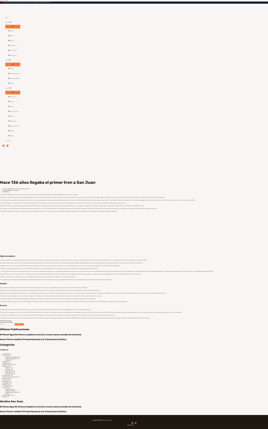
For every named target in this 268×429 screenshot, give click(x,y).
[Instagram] (7, 146)
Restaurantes (13, 96)
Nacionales (6, 378)
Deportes (5, 361)
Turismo (7, 88)
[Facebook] (3, 146)
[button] (11, 22)
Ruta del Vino (13, 50)
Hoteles (12, 135)
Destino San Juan (13, 188)
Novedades (6, 381)
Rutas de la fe (13, 55)
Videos (4, 397)
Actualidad (8, 140)
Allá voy (12, 35)
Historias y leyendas (15, 78)
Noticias (5, 380)
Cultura (7, 60)
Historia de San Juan (15, 73)
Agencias (12, 131)
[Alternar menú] (12, 26)
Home (6, 17)
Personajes (6, 383)
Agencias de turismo (15, 126)
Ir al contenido (4, 1)
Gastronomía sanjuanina (10, 377)
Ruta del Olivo (13, 45)
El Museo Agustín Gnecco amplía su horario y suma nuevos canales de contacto (40, 334)
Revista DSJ (6, 384)
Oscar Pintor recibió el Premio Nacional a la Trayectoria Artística (33, 339)
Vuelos (11, 106)
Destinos (7, 22)
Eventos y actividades (12, 392)
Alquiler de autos (14, 111)
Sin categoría (6, 386)
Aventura (12, 40)
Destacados (6, 363)
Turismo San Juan (8, 395)
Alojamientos (13, 121)
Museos (12, 83)
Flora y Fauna (6, 375)
